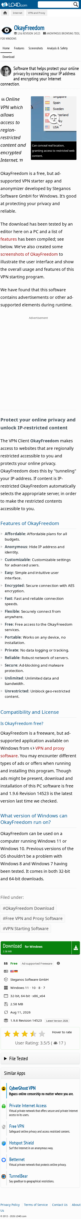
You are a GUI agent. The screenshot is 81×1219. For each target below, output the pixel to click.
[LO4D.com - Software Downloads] (5, 13)
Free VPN (16, 1126)
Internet (17, 12)
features (8, 239)
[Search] (75, 5)
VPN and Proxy (36, 12)
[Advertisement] (40, 366)
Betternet (17, 1159)
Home (6, 48)
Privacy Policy (10, 1205)
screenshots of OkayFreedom (29, 254)
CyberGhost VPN (22, 1088)
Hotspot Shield (21, 1143)
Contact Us (60, 1205)
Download (8, 57)
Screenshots (36, 48)
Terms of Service (36, 1205)
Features (19, 48)
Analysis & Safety (57, 48)
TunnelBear (18, 1176)
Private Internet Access (27, 1105)
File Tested (18, 1058)
